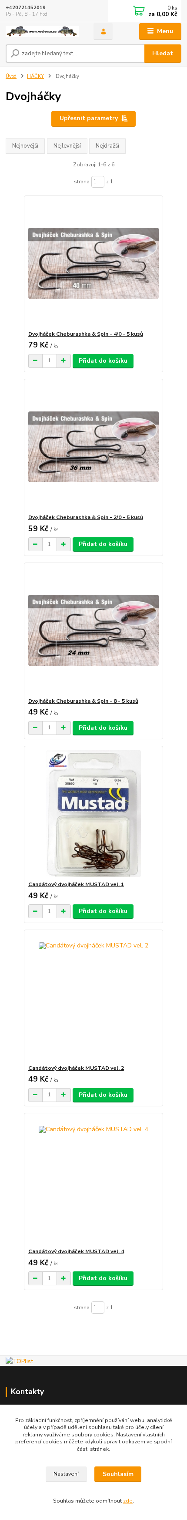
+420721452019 (26, 7)
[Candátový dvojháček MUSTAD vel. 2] (93, 997)
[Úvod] (42, 31)
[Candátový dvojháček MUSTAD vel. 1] (93, 813)
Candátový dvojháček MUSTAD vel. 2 (76, 1068)
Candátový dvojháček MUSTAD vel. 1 (76, 884)
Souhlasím (118, 1474)
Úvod (11, 76)
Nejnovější (25, 146)
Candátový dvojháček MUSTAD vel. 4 (76, 1251)
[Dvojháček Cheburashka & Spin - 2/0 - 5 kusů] (93, 446)
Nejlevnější (67, 146)
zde (128, 1500)
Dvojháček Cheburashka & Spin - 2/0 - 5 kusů (85, 517)
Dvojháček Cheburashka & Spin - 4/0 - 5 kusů (85, 333)
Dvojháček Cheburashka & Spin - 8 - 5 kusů (83, 701)
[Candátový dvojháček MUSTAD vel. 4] (93, 1180)
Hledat (162, 53)
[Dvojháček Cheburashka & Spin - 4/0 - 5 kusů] (93, 263)
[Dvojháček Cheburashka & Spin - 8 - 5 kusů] (93, 630)
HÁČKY (35, 76)
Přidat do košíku (103, 361)
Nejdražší (107, 146)
